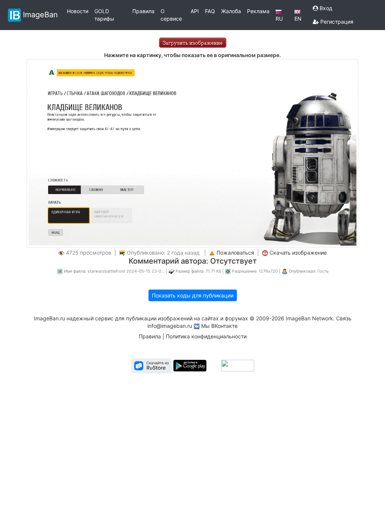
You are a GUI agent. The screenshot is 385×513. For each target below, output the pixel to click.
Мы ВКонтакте (219, 326)
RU (279, 18)
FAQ (210, 11)
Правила (143, 11)
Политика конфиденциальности (206, 336)
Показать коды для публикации (192, 295)
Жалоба (231, 11)
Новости (77, 11)
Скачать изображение (298, 252)
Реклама (258, 11)
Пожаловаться (235, 252)
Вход (325, 8)
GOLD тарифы (104, 15)
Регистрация (336, 21)
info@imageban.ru (169, 326)
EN (298, 18)
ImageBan (40, 14)
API (195, 11)
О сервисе (171, 15)
